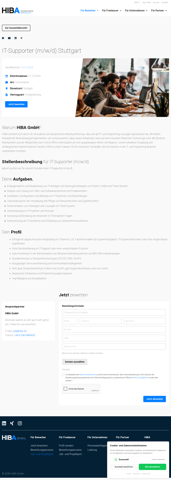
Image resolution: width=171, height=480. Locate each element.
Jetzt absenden (154, 399)
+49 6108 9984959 (24, 335)
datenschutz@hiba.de (140, 378)
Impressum (136, 474)
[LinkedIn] (4, 423)
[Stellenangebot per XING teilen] (21, 38)
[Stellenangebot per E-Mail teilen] (9, 38)
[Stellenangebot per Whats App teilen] (3, 38)
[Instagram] (20, 423)
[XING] (12, 423)
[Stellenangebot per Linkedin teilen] (16, 38)
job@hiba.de (20, 331)
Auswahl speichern (124, 467)
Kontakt (128, 474)
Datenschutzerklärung (88, 375)
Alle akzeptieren (152, 467)
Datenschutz (146, 474)
